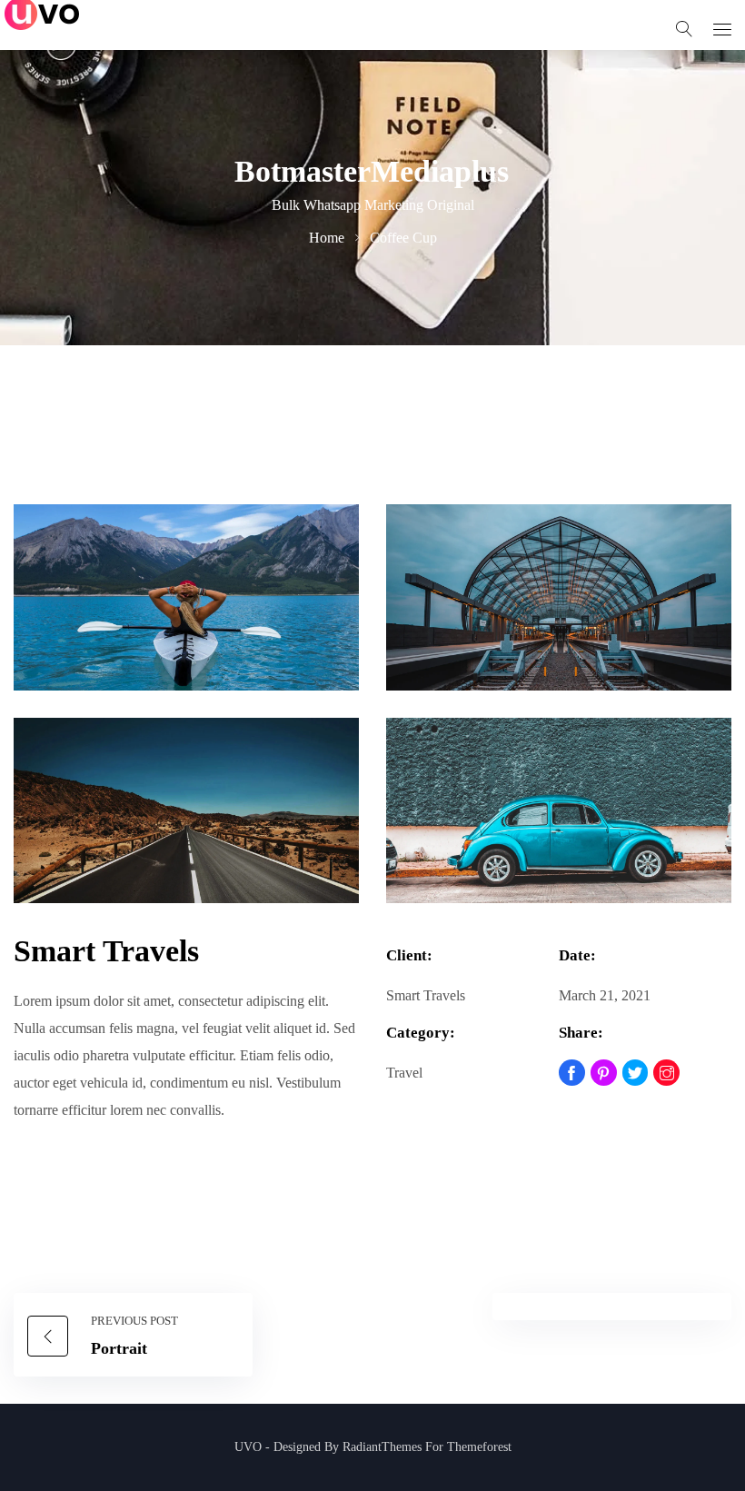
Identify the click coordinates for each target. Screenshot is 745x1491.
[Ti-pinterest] (604, 1072)
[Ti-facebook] (572, 1072)
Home (326, 237)
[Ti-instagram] (666, 1072)
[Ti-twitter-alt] (635, 1072)
